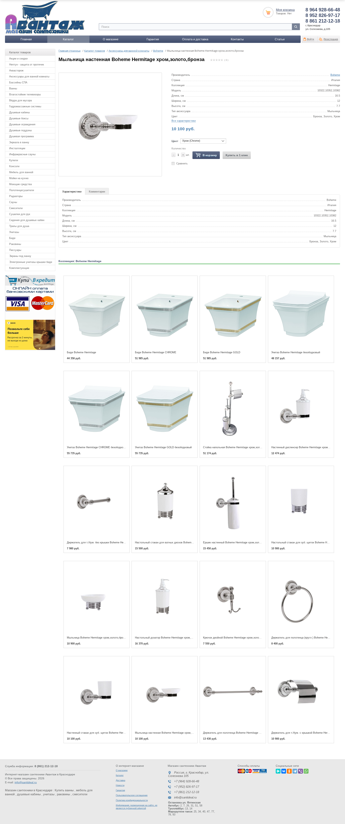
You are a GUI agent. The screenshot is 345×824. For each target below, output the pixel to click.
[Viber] (300, 770)
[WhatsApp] (306, 770)
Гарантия (153, 39)
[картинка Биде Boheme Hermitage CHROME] (164, 313)
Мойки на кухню (19, 178)
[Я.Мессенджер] (278, 770)
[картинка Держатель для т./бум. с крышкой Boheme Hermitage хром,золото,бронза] (301, 693)
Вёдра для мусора (20, 100)
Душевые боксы (18, 118)
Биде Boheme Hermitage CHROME (155, 352)
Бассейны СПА (18, 82)
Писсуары (15, 250)
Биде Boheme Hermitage (81, 352)
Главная (26, 39)
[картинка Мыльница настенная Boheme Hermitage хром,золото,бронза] (164, 693)
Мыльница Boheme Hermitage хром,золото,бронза (97, 637)
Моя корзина (285, 10)
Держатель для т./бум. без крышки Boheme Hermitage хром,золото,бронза (112, 542)
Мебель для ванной (21, 172)
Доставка (120, 780)
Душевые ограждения (22, 124)
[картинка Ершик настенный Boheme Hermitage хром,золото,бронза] (232, 503)
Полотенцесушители (21, 190)
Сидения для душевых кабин (26, 220)
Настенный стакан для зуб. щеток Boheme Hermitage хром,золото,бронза (111, 732)
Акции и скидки (18, 58)
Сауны (13, 202)
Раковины (15, 244)
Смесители (16, 208)
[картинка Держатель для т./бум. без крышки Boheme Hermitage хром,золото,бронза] (96, 503)
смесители (79, 794)
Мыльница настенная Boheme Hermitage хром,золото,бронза (171, 732)
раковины (63, 794)
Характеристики (71, 191)
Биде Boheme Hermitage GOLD (221, 352)
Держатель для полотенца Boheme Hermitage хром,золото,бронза (243, 732)
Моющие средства (20, 184)
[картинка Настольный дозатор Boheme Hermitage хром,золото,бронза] (164, 598)
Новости (120, 785)
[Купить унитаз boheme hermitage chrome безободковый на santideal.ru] (96, 408)
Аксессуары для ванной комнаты (29, 76)
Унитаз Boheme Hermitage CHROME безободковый (97, 447)
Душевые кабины (19, 112)
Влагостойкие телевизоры (25, 94)
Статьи (280, 39)
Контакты (237, 39)
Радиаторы (16, 196)
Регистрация (331, 39)
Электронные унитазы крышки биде (30, 262)
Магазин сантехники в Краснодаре (28, 790)
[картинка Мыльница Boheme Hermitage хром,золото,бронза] (96, 598)
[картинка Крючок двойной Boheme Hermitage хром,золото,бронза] (232, 598)
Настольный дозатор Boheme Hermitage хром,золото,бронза (171, 637)
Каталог (68, 39)
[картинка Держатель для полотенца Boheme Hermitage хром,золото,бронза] (232, 693)
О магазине (110, 39)
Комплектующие (19, 267)
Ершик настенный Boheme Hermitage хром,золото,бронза (237, 542)
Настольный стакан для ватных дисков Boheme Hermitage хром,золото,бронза (182, 542)
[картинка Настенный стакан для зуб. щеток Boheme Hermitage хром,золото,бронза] (96, 693)
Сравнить (182, 163)
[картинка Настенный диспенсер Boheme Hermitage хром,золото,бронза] (301, 408)
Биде (12, 238)
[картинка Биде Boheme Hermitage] (96, 313)
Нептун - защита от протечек (26, 64)
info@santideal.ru (26, 782)
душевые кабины (29, 794)
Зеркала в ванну (19, 142)
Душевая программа (21, 136)
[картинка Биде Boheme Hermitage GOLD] (232, 313)
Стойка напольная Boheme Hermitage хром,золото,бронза (238, 447)
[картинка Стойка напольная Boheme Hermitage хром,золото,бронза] (232, 408)
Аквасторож (16, 70)
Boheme (335, 74)
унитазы (49, 794)
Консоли (14, 166)
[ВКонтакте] (283, 770)
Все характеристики (184, 120)
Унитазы (14, 232)
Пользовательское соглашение (132, 795)
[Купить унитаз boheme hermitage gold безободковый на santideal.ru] (164, 408)
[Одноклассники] (289, 770)
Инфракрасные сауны (22, 154)
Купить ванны (64, 790)
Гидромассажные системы (25, 106)
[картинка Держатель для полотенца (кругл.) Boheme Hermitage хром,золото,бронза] (301, 598)
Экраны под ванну (20, 256)
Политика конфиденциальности (132, 800)
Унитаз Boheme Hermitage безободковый (295, 352)
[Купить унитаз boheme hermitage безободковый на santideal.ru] (301, 313)
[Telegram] (294, 770)
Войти (310, 39)
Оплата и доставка (195, 39)
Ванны (13, 88)
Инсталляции (17, 148)
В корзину (210, 155)
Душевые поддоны (20, 130)
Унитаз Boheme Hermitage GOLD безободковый (163, 447)
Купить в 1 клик (237, 155)
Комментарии (97, 191)
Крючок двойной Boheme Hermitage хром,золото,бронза (237, 637)
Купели (13, 160)
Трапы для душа (19, 226)
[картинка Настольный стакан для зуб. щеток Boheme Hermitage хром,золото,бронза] (301, 503)
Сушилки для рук (19, 214)
